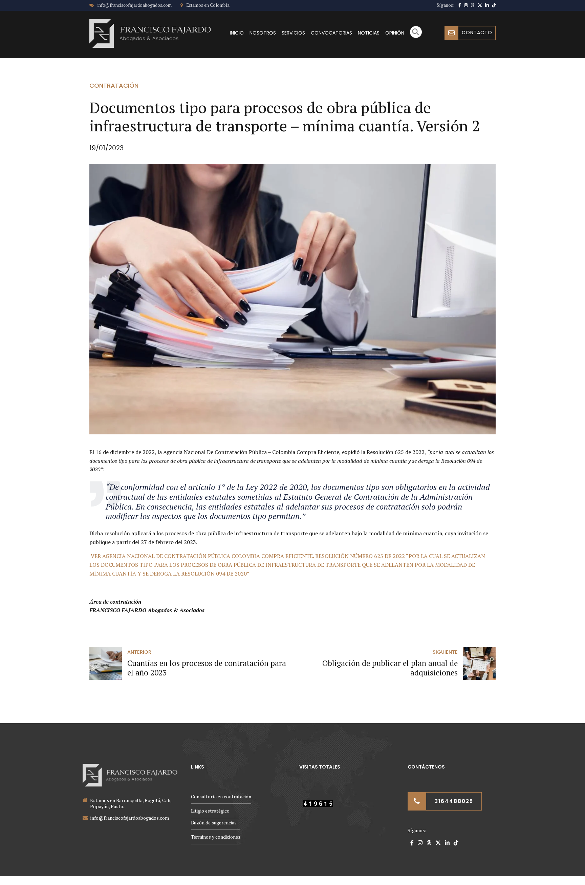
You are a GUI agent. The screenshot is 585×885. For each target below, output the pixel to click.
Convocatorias (331, 32)
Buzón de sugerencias (214, 822)
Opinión (394, 32)
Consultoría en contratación (221, 796)
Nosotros (263, 32)
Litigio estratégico (210, 810)
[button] (416, 36)
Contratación (113, 85)
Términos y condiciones (215, 837)
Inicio (237, 32)
